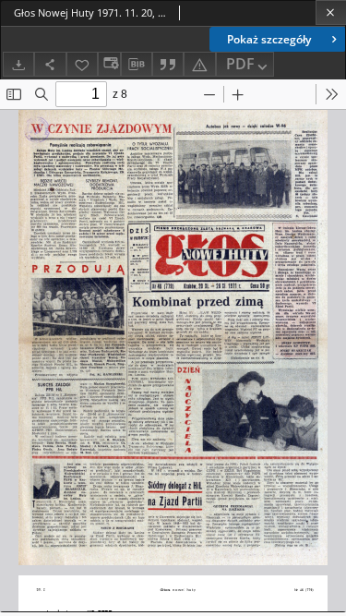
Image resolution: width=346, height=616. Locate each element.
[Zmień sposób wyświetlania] (109, 64)
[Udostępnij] (50, 64)
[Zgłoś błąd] (199, 64)
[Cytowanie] (168, 64)
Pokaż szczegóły (269, 39)
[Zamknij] (331, 12)
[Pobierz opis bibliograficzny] (136, 65)
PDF (240, 64)
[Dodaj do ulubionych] (82, 64)
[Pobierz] (18, 64)
